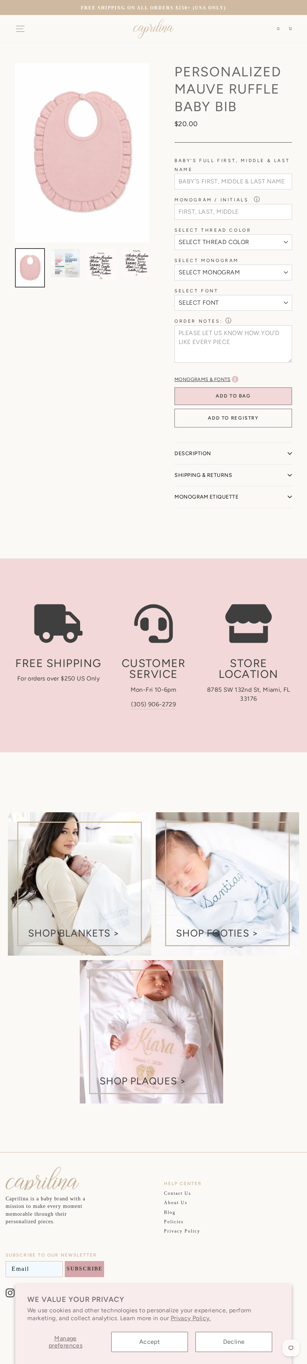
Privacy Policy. (191, 1318)
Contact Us (177, 1193)
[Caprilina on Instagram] (10, 1292)
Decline (234, 1341)
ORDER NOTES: (198, 321)
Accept (149, 1341)
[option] (153, 7)
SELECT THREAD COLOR (212, 230)
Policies (174, 1221)
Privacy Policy (182, 1231)
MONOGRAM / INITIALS (212, 200)
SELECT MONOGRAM (206, 260)
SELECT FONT (196, 290)
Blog (170, 1212)
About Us (176, 1202)
